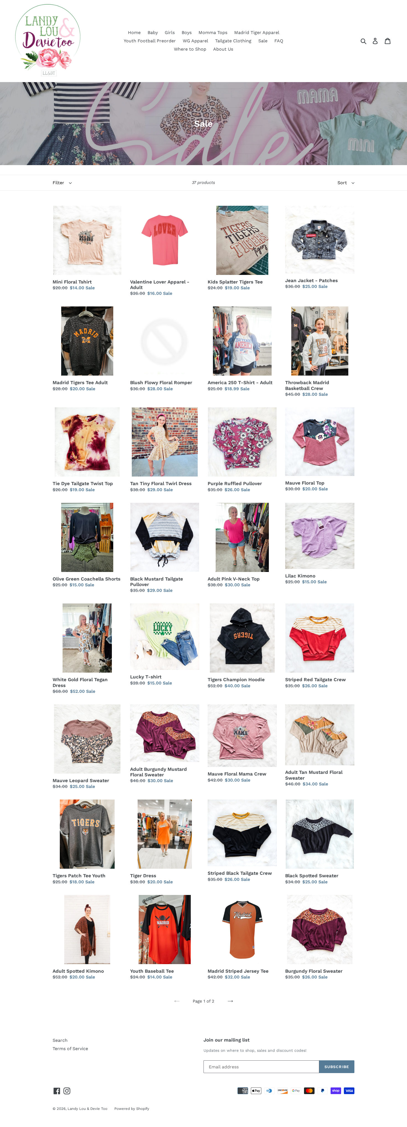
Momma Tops (213, 32)
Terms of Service (70, 1048)
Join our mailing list (226, 1040)
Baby (153, 32)
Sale (262, 40)
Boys (187, 32)
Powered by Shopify (131, 1109)
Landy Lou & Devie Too (87, 1109)
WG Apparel (195, 40)
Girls (170, 32)
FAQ (278, 40)
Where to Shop (190, 49)
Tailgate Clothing (233, 40)
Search (60, 1040)
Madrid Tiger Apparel (256, 32)
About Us (223, 49)
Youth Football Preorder (150, 40)
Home (134, 32)
